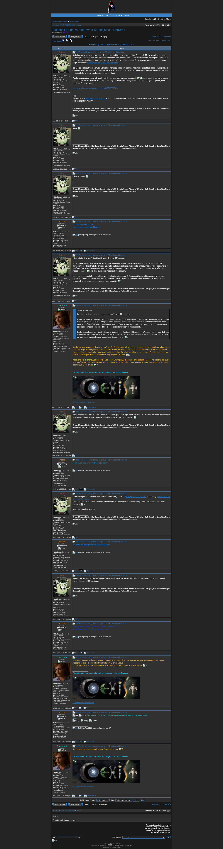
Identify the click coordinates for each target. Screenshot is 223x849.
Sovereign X (62, 305)
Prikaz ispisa (56, 41)
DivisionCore (127, 845)
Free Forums (119, 845)
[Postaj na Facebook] (63, 41)
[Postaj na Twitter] (67, 41)
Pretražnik (118, 15)
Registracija (99, 15)
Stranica (155, 37)
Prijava (126, 15)
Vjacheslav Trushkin (106, 845)
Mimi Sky (66, 32)
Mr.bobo (62, 221)
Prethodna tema (153, 40)
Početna (56, 25)
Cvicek (62, 52)
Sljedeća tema (165, 40)
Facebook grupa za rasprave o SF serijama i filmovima (88, 29)
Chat (107, 15)
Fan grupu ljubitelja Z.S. (96, 98)
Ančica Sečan (116, 847)
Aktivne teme (74, 21)
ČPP (111, 15)
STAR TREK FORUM (67, 25)
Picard (79, 25)
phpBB (110, 844)
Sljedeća (167, 37)
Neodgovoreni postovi (60, 21)
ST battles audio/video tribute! (83, 402)
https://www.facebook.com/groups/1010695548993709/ (95, 88)
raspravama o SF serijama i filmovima (102, 63)
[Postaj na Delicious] (71, 41)
